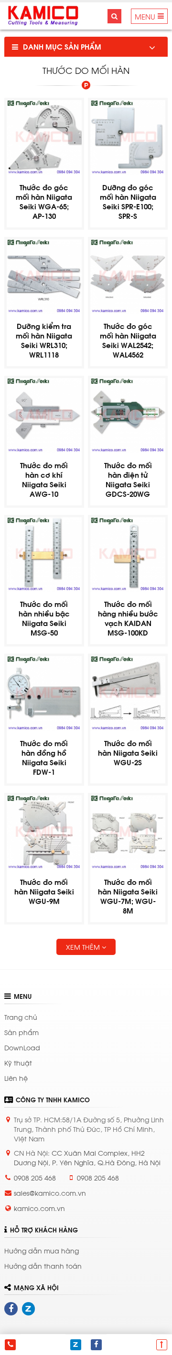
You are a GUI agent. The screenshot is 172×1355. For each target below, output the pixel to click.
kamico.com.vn (39, 1207)
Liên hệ (132, 778)
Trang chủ (20, 1016)
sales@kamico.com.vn (50, 1192)
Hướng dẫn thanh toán (43, 1265)
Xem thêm (84, 946)
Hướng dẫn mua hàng (41, 1250)
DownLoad (22, 1047)
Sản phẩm (21, 1032)
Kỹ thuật (18, 1062)
